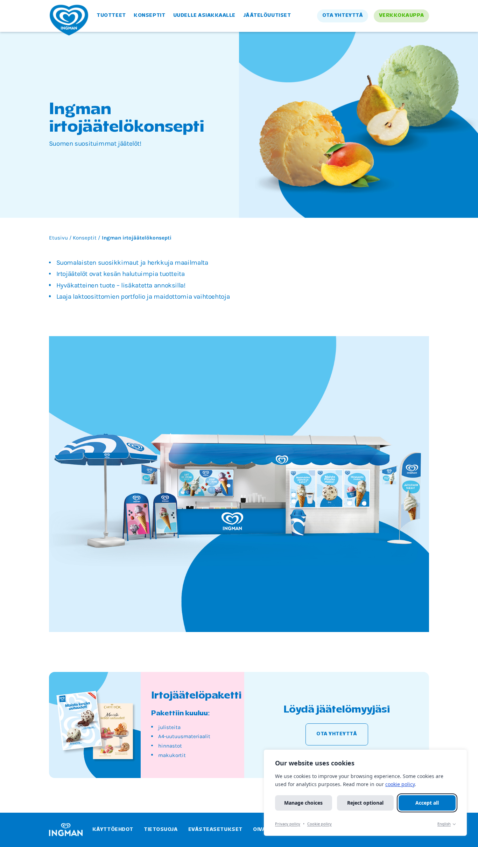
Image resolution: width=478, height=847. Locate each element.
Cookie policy (319, 823)
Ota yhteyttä (342, 15)
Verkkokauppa (401, 15)
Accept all (427, 802)
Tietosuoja (160, 829)
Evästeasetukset (215, 829)
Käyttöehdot (112, 829)
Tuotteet (111, 15)
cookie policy (400, 784)
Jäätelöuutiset (267, 15)
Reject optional (365, 802)
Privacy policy (287, 823)
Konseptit (149, 15)
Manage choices (303, 802)
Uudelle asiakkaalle (204, 15)
